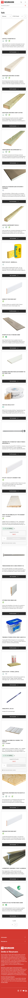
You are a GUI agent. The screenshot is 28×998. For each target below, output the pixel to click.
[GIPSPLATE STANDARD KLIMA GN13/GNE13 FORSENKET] (14, 176)
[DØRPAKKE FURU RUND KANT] (14, 820)
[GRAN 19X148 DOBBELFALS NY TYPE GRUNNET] (14, 504)
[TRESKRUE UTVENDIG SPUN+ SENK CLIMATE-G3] (14, 626)
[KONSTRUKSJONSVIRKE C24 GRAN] (14, 65)
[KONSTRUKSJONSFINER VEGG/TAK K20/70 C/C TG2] (14, 782)
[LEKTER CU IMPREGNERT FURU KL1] (14, 214)
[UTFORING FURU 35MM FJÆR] (14, 589)
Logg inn (14, 534)
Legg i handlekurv (16, 538)
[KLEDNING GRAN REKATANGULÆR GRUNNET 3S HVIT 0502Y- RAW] (14, 361)
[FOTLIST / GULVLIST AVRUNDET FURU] (14, 467)
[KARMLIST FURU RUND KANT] (14, 288)
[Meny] (25, 2)
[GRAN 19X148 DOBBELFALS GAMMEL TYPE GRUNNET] (14, 729)
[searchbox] (14, 5)
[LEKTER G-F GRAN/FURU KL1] (14, 28)
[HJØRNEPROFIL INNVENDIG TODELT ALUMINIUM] (14, 857)
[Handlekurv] (21, 2)
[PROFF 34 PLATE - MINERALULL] (14, 251)
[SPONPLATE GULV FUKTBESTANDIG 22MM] (14, 892)
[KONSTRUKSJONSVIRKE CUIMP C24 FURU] (14, 102)
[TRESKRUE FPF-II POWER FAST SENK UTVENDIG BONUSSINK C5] (14, 431)
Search (2, 8)
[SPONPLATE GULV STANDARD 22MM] (14, 324)
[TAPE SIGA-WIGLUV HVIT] (14, 394)
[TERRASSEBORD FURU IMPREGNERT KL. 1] (14, 139)
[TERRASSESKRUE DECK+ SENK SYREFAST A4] (14, 555)
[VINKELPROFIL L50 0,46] (14, 698)
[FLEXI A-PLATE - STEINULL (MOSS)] (14, 661)
